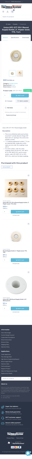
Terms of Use (19, 438)
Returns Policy (5, 342)
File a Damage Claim (6, 357)
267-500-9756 (6, 397)
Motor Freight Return (6, 361)
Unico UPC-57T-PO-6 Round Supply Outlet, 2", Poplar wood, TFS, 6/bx (16, 203)
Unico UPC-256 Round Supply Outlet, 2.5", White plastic (15, 300)
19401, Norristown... (16, 1)
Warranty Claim (5, 364)
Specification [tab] (15, 37)
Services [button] (10, 108)
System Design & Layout (7, 335)
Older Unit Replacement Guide (9, 371)
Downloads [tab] (25, 37)
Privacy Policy (10, 438)
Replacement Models (6, 373)
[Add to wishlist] (28, 175)
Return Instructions (6, 340)
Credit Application (6, 354)
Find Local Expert (5, 366)
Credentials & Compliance (8, 337)
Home (9, 24)
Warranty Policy (5, 347)
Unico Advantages (6, 332)
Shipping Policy (5, 344)
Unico (13, 85)
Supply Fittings (6, 249)
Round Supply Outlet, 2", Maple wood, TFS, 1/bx (15, 251)
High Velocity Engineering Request (10, 359)
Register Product (5, 368)
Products (15, 24)
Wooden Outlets (13, 83)
